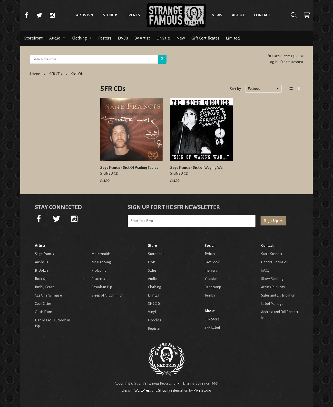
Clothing (80, 38)
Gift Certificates (205, 38)
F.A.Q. (265, 270)
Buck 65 (41, 279)
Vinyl (152, 312)
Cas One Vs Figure (48, 295)
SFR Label (212, 327)
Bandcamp (213, 287)
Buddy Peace (44, 287)
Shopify (164, 390)
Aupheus (41, 262)
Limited (233, 38)
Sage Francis (44, 254)
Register (154, 328)
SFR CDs (55, 74)
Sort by (235, 89)
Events (133, 15)
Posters (104, 38)
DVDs (123, 38)
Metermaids (100, 254)
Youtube (211, 279)
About (238, 15)
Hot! (151, 262)
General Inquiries (274, 262)
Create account (291, 62)
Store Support (271, 254)
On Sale (163, 38)
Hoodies (154, 320)
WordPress (142, 390)
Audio (55, 38)
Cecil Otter (43, 304)
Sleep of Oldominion (107, 295)
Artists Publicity (273, 287)
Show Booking (272, 279)
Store (108, 15)
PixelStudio (202, 390)
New (180, 38)
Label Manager (273, 304)
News (217, 15)
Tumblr (210, 295)
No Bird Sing (101, 262)
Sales (152, 270)
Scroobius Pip (101, 287)
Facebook (26, 15)
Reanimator (100, 279)
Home (175, 15)
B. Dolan (41, 270)
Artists (83, 15)
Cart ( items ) (287, 56)
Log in (273, 62)
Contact (262, 15)
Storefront (33, 38)
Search (294, 15)
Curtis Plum (43, 312)
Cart (307, 15)
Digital (153, 295)
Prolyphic (98, 270)
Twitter (39, 15)
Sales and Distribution (278, 295)
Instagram (52, 15)
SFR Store (212, 319)
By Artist (142, 38)
